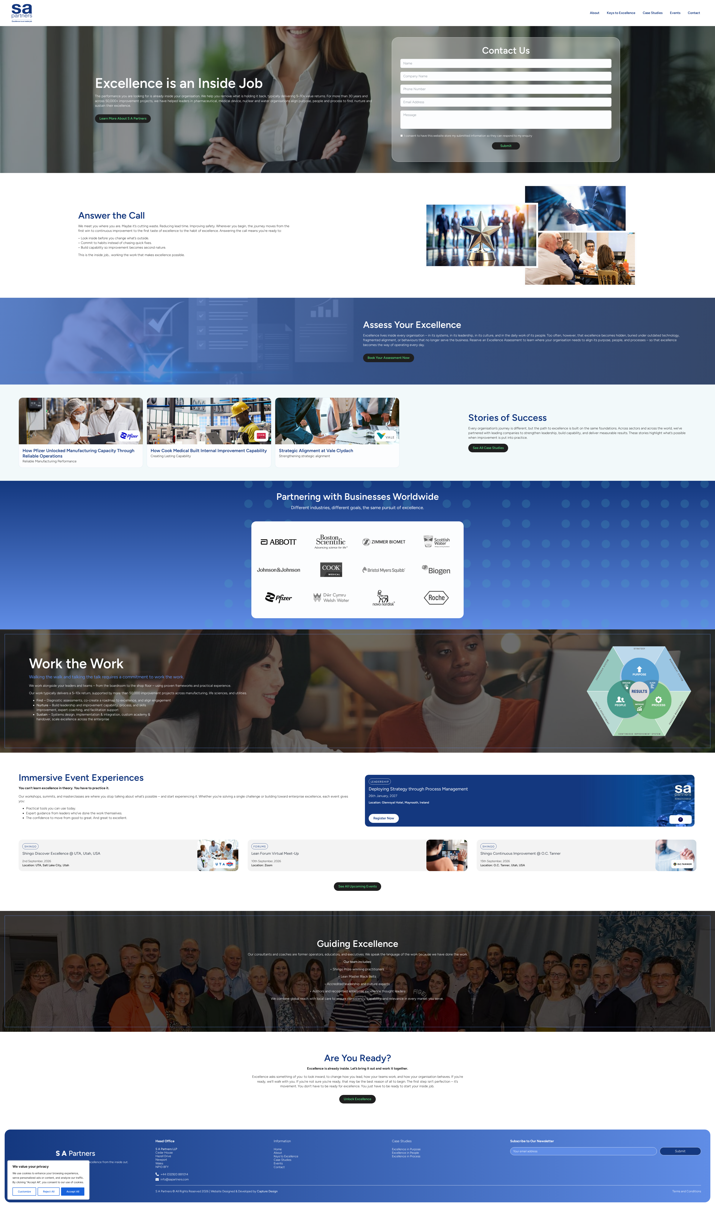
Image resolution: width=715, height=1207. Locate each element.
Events (675, 13)
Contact (694, 13)
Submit (505, 146)
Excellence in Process (406, 1156)
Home (278, 1149)
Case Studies (652, 13)
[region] (48, 1180)
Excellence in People (405, 1152)
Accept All (72, 1191)
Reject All (48, 1191)
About (594, 13)
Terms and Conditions (686, 1191)
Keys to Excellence (621, 13)
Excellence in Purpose (406, 1149)
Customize (24, 1191)
